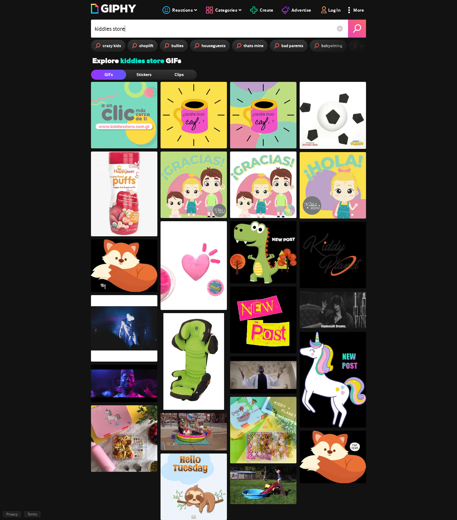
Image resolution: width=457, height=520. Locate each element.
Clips (179, 74)
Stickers (144, 74)
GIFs (108, 74)
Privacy (11, 514)
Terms (32, 514)
